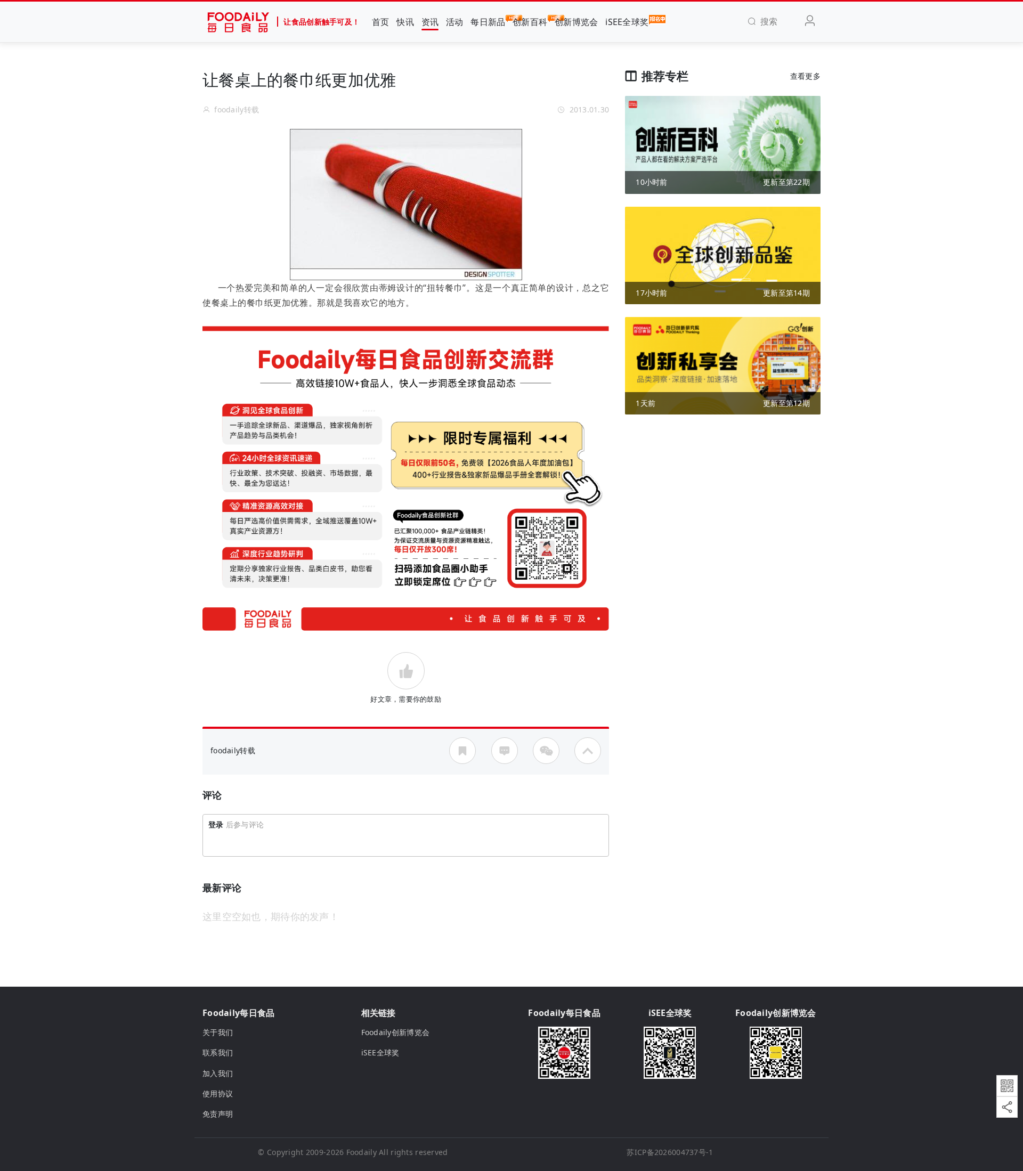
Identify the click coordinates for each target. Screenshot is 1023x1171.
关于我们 (217, 1032)
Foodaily (361, 1152)
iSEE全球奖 (626, 22)
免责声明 (217, 1114)
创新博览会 (576, 22)
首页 (380, 22)
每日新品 (487, 22)
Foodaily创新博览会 (395, 1032)
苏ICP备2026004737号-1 (670, 1152)
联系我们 (217, 1052)
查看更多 (805, 76)
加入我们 (217, 1073)
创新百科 (530, 22)
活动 (455, 22)
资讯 (430, 22)
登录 (216, 824)
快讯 (405, 22)
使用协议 (217, 1093)
